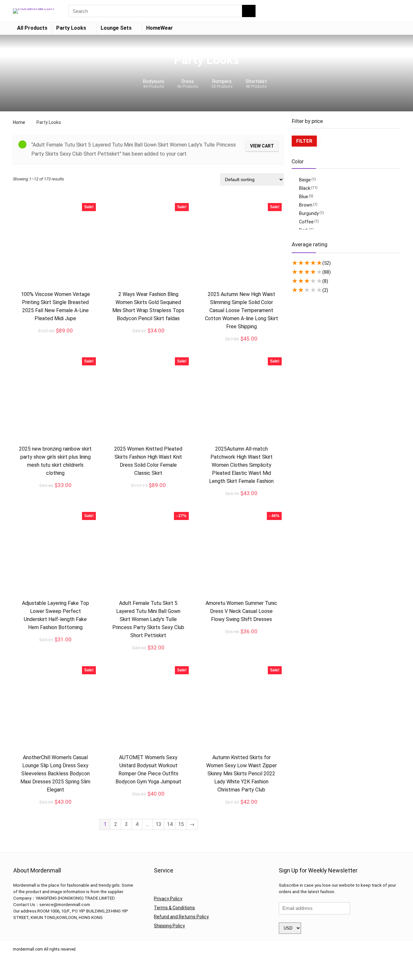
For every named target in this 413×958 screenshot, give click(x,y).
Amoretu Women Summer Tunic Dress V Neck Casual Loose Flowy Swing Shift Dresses (241, 611)
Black (304, 188)
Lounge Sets (116, 28)
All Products (32, 28)
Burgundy (309, 213)
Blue (303, 196)
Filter (304, 141)
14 (170, 824)
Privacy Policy (168, 898)
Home (19, 122)
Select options (55, 337)
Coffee (306, 221)
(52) (326, 263)
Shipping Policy (169, 925)
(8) (325, 281)
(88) (326, 272)
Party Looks (71, 28)
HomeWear (159, 28)
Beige (305, 179)
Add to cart (148, 654)
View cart (262, 145)
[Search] (249, 11)
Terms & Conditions (174, 907)
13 (158, 824)
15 (181, 824)
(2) (325, 290)
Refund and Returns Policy (181, 916)
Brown (305, 205)
